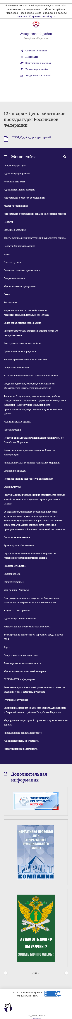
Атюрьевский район (36, 34)
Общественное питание (16, 367)
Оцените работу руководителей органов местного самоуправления (31, 333)
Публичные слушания (16, 700)
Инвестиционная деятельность (20, 749)
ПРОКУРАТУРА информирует (19, 679)
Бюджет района (12, 574)
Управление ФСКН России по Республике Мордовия (32, 462)
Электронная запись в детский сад (22, 343)
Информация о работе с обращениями (24, 198)
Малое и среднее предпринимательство (25, 359)
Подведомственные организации (22, 270)
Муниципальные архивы (17, 421)
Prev (6, 973)
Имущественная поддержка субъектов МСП (27, 626)
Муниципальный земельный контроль (25, 671)
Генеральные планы (14, 278)
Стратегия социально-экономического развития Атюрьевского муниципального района (30, 555)
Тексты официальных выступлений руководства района (35, 238)
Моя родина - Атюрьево (16, 590)
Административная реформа (19, 189)
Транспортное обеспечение (19, 545)
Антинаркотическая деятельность (22, 663)
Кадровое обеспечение (16, 206)
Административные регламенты (21, 741)
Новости (8, 222)
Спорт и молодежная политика (20, 655)
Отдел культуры (12, 487)
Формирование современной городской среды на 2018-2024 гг (34, 636)
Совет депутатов (12, 262)
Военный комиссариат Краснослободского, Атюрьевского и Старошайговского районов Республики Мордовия (35, 710)
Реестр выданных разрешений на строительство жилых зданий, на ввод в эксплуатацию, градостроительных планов (34, 499)
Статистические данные (17, 537)
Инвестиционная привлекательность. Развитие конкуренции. (29, 452)
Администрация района (17, 173)
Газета (7, 294)
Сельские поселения (36, 50)
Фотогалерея (10, 302)
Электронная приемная (38, 63)
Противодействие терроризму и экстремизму (28, 479)
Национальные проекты (17, 610)
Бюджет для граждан (15, 471)
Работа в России (12, 430)
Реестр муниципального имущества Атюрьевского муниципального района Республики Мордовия (31, 600)
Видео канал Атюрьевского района (22, 323)
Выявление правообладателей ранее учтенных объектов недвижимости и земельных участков (34, 689)
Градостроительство (15, 566)
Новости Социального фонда (19, 246)
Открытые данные (14, 582)
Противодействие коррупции (20, 351)
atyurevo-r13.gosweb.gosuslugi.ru (36, 16)
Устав (7, 254)
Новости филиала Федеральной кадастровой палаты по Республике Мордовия (34, 440)
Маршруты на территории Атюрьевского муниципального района (36, 722)
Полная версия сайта (36, 69)
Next (66, 973)
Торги (7, 647)
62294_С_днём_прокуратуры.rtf (31, 137)
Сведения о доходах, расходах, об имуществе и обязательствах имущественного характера (29, 385)
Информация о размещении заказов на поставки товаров (35, 214)
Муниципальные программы (20, 286)
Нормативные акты (14, 181)
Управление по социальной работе (23, 733)
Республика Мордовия (36, 38)
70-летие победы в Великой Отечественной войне (31, 375)
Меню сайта (31, 57)
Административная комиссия (20, 618)
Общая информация (15, 165)
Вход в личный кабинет (38, 75)
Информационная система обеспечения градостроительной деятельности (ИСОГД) (26, 312)
